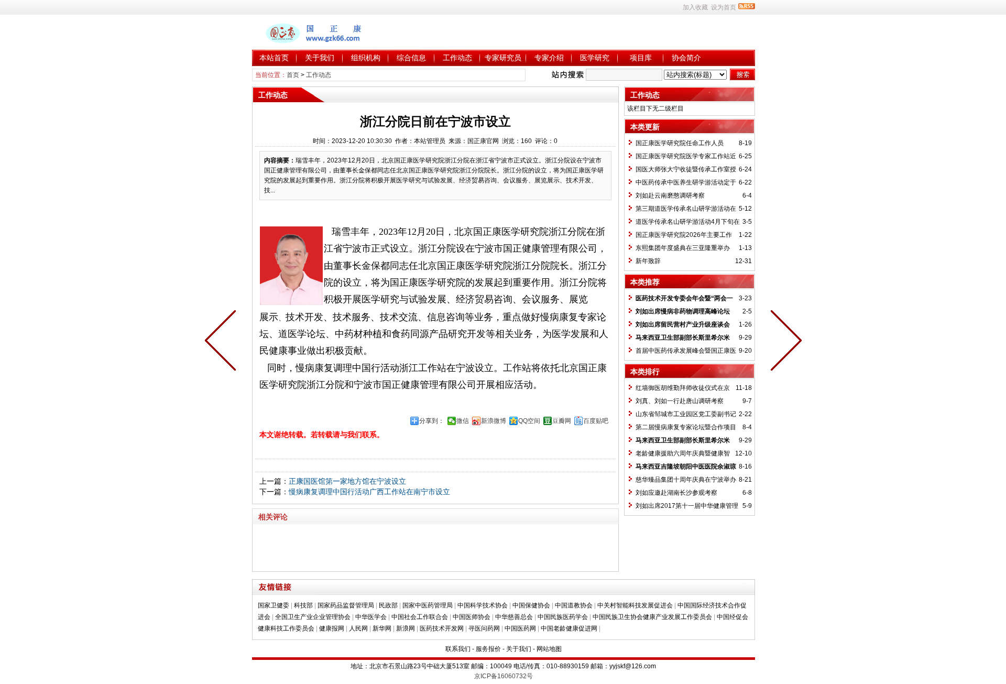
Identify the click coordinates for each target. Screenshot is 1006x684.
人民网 (358, 628)
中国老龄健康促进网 (569, 628)
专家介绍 (549, 57)
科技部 (303, 605)
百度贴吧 (595, 421)
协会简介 (686, 57)
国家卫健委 (273, 605)
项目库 (641, 57)
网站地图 (549, 649)
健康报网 (331, 628)
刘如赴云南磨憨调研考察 (670, 195)
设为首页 (723, 7)
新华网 (382, 628)
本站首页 (274, 57)
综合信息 (411, 57)
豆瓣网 (561, 421)
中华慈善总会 (514, 617)
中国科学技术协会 (482, 605)
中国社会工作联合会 (419, 617)
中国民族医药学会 (563, 617)
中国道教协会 (574, 605)
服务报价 (488, 649)
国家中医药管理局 (427, 605)
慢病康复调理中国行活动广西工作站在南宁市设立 (369, 491)
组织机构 (365, 57)
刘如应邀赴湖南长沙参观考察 (676, 492)
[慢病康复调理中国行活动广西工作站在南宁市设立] (222, 342)
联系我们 (458, 649)
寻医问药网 (484, 628)
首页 (293, 75)
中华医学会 (371, 617)
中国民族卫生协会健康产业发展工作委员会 (652, 617)
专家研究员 (503, 57)
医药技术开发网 (442, 628)
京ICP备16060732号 (503, 676)
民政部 (388, 605)
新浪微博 (493, 421)
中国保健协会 (531, 605)
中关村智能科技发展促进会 (635, 605)
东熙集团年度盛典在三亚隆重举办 (683, 248)
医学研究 (594, 57)
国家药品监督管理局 (346, 605)
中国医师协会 (471, 617)
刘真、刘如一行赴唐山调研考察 (680, 401)
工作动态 (457, 57)
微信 (462, 421)
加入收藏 (695, 7)
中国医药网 (520, 628)
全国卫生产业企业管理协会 (313, 617)
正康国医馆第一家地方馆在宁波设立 (347, 481)
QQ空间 (529, 421)
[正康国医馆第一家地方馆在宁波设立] (784, 342)
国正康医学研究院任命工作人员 (680, 143)
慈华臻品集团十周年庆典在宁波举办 (686, 479)
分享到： (431, 421)
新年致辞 (648, 261)
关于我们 (319, 57)
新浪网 (405, 628)
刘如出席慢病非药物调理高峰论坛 (683, 311)
